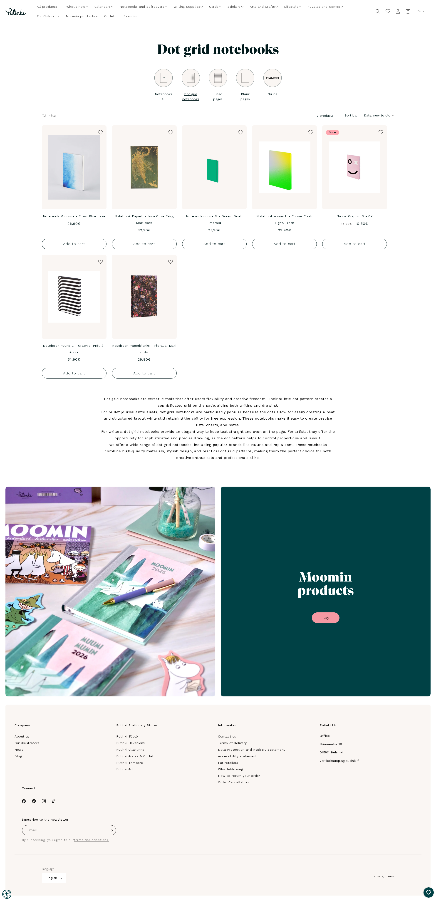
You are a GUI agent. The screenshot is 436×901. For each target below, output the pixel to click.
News (19, 749)
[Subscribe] (111, 830)
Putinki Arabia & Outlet (135, 756)
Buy (325, 618)
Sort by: (351, 115)
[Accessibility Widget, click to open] (6, 894)
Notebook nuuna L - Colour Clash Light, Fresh (284, 219)
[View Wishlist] (388, 11)
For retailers (228, 763)
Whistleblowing (230, 769)
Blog (18, 756)
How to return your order (239, 775)
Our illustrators (27, 743)
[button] (76, 6)
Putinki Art (124, 769)
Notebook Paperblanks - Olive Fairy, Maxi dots (144, 219)
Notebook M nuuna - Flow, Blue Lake (74, 216)
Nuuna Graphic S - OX (355, 216)
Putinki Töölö (127, 736)
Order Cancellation (233, 782)
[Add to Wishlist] (100, 132)
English (52, 878)
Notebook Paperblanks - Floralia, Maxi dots (144, 349)
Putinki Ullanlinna (130, 749)
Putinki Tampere (129, 763)
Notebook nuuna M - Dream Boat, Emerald (214, 219)
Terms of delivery (232, 743)
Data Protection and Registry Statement (251, 749)
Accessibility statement (237, 756)
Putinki (389, 876)
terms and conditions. (91, 840)
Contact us (227, 736)
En (419, 11)
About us (22, 736)
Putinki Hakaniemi (130, 743)
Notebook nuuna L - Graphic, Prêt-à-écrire (74, 349)
